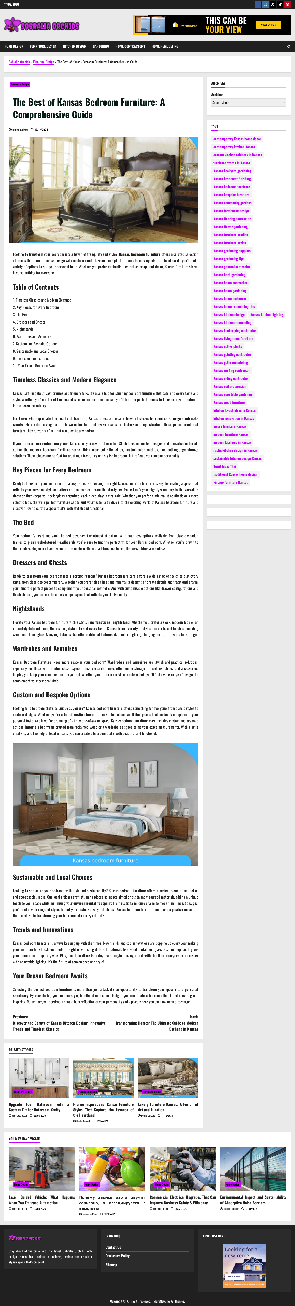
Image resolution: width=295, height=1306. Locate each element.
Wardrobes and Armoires (33, 336)
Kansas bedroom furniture (231, 186)
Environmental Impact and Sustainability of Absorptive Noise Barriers (253, 1199)
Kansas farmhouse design (231, 210)
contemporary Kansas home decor (237, 138)
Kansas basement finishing (232, 178)
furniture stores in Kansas (231, 162)
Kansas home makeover (229, 298)
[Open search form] (289, 46)
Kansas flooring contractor (232, 218)
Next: (157, 1023)
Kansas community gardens (232, 202)
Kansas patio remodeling (230, 362)
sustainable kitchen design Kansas (237, 458)
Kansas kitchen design (229, 314)
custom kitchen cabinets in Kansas (237, 154)
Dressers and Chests (30, 322)
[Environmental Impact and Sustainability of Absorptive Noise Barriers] (253, 1169)
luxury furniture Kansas (229, 426)
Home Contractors (130, 46)
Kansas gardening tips (228, 258)
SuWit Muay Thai (224, 466)
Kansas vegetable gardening (233, 394)
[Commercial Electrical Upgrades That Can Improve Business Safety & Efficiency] (183, 1169)
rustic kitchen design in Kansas (235, 450)
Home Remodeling (165, 46)
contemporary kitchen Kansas (234, 146)
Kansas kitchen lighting (266, 314)
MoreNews (160, 1301)
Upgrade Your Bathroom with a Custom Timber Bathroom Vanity (39, 1106)
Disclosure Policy (118, 1255)
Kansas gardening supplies (232, 250)
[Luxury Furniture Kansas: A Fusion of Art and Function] (168, 1078)
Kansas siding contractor (230, 378)
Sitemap (111, 1264)
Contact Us (113, 1247)
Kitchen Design (74, 46)
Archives (217, 94)
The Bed (22, 314)
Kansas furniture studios (230, 234)
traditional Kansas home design (235, 474)
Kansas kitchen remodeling (232, 322)
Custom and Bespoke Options (36, 343)
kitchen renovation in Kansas (233, 418)
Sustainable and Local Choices (37, 351)
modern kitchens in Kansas (232, 442)
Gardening (101, 46)
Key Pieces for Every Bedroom (37, 307)
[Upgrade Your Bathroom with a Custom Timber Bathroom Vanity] (39, 1078)
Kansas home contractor (230, 282)
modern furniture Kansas (230, 434)
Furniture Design (43, 46)
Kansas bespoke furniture (231, 194)
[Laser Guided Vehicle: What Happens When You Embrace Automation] (42, 1169)
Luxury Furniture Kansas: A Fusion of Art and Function (168, 1106)
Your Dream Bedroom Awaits (38, 365)
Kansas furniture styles (229, 242)
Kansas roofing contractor (231, 370)
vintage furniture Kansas (230, 482)
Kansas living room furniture (233, 338)
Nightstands (24, 329)
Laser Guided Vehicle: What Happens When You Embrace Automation (42, 1199)
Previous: (59, 1023)
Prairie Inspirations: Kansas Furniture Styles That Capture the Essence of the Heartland (103, 1109)
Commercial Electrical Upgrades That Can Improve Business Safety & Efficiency (183, 1199)
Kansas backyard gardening (232, 170)
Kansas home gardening (230, 290)
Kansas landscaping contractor (234, 330)
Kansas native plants (227, 346)
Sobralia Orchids (19, 61)
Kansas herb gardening (229, 274)
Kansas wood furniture (229, 402)
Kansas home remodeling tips (234, 306)
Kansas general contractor (231, 266)
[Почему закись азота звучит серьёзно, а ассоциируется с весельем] (112, 1169)
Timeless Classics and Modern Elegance (43, 300)
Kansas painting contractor (232, 354)
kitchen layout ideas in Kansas (234, 410)
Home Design (13, 46)
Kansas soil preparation (229, 386)
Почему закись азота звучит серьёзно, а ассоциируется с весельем (112, 1202)
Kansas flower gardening (230, 226)
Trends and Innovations (32, 358)
